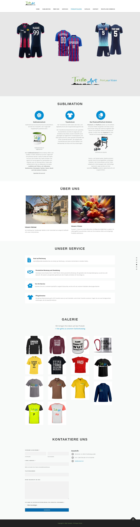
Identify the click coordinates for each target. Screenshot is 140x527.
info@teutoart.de (79, 461)
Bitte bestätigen (32, 505)
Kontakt (95, 9)
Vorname (28, 456)
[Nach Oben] (133, 519)
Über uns (56, 9)
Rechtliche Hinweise (108, 9)
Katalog (87, 9)
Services (65, 9)
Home (38, 9)
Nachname (51, 456)
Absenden (47, 510)
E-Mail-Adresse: (30, 460)
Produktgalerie (76, 9)
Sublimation (46, 9)
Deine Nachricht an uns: (33, 479)
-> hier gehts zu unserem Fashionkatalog (70, 329)
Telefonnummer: (30, 471)
